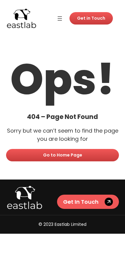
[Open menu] (59, 18)
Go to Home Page (62, 155)
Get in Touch (91, 18)
